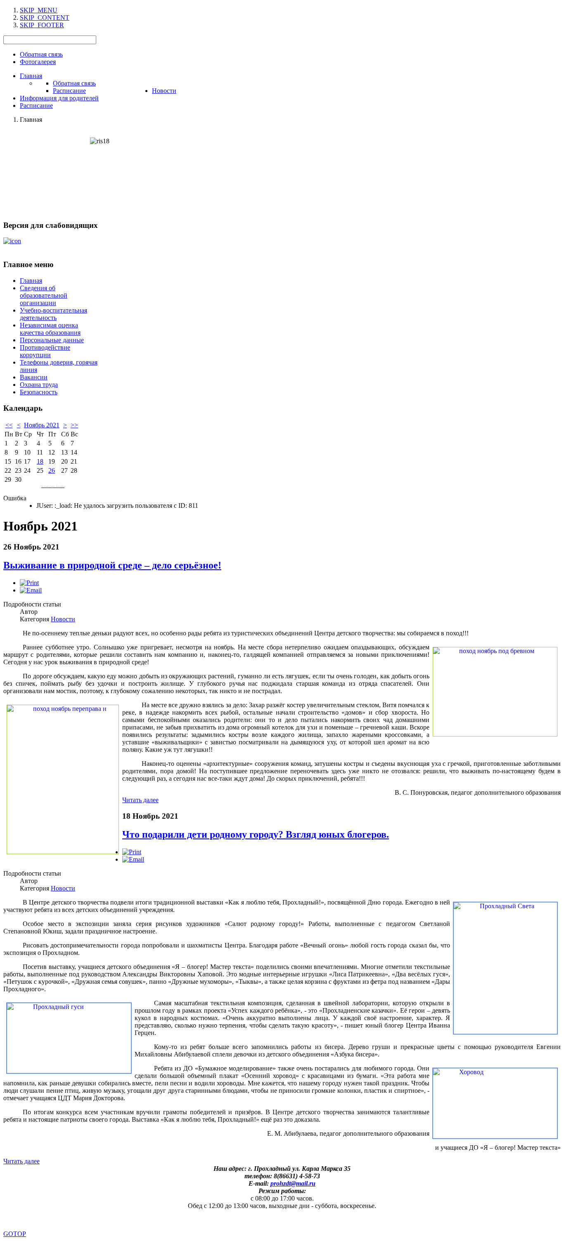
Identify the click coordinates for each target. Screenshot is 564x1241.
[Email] (31, 590)
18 (40, 461)
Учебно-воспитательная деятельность (53, 314)
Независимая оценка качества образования (50, 329)
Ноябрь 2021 (41, 425)
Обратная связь (41, 54)
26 (51, 470)
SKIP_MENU (38, 10)
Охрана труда (39, 384)
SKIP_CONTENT (44, 17)
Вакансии (33, 377)
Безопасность (38, 392)
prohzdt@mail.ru (292, 1183)
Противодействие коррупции (45, 351)
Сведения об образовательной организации (43, 295)
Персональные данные (52, 339)
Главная (31, 280)
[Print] (29, 582)
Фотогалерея (38, 61)
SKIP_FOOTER (42, 24)
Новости (63, 619)
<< (9, 425)
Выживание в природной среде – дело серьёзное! (112, 565)
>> (74, 425)
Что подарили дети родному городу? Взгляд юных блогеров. (255, 834)
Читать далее (140, 799)
